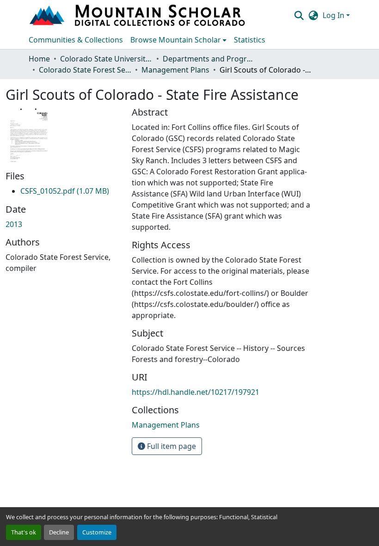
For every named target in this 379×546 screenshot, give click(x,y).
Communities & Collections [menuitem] (76, 40)
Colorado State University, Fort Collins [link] (106, 59)
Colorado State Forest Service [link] (85, 70)
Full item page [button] (170, 446)
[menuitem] (178, 40)
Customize (96, 532)
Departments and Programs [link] (209, 59)
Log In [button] (334, 15)
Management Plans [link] (175, 70)
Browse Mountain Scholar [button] (175, 40)
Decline (59, 532)
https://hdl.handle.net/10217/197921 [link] (195, 392)
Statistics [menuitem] (249, 40)
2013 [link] (14, 224)
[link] (64, 191)
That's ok (23, 532)
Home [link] (39, 59)
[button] (138, 15)
